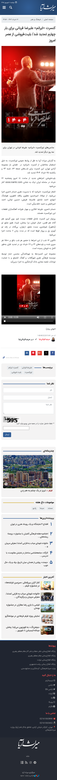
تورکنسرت (28, 372)
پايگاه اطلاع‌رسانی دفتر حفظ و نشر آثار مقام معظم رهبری (34, 651)
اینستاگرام (49, 680)
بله (52, 698)
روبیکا (51, 702)
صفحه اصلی (48, 19)
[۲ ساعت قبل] (47, 619)
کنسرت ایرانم (13, 367)
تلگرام (51, 706)
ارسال (7, 434)
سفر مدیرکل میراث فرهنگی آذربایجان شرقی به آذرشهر (27, 492)
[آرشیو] (22, 763)
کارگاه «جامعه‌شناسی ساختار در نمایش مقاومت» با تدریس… (27, 554)
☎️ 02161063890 (48, 718)
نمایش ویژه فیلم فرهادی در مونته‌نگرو (22, 616)
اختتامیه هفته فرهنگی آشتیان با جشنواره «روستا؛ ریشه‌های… (27, 535)
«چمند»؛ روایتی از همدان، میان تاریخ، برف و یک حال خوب (26, 564)
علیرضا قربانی (27, 367)
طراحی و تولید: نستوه (27, 776)
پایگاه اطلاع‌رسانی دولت (46, 660)
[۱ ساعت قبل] (47, 585)
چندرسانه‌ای (48, 451)
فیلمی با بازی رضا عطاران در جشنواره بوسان (23, 606)
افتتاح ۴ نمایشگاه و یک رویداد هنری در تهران (29, 524)
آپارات (51, 693)
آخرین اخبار (48, 577)
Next (6, 475)
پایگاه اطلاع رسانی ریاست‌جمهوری (42, 664)
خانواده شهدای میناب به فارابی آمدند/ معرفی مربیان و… (26, 545)
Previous (51, 475)
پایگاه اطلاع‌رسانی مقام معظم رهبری (42, 655)
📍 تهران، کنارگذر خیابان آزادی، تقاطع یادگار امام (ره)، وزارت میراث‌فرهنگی (33, 729)
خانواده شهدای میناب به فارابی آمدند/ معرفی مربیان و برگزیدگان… (23, 595)
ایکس (50, 685)
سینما (42, 508)
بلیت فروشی (16, 372)
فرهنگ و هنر (36, 19)
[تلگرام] (35, 763)
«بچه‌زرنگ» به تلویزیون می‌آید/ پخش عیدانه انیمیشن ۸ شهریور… (23, 629)
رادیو (34, 508)
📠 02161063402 (48, 723)
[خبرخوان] (26, 763)
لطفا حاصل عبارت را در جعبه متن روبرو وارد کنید (35, 423)
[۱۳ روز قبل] (27, 471)
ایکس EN (49, 689)
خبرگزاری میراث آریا (47, 7)
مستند (50, 508)
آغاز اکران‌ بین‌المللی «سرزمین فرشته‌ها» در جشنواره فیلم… (22, 584)
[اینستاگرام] (30, 763)
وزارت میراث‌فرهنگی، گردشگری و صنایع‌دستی (38, 668)
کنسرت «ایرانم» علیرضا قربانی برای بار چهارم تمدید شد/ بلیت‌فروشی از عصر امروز (30, 34)
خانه (27, 756)
